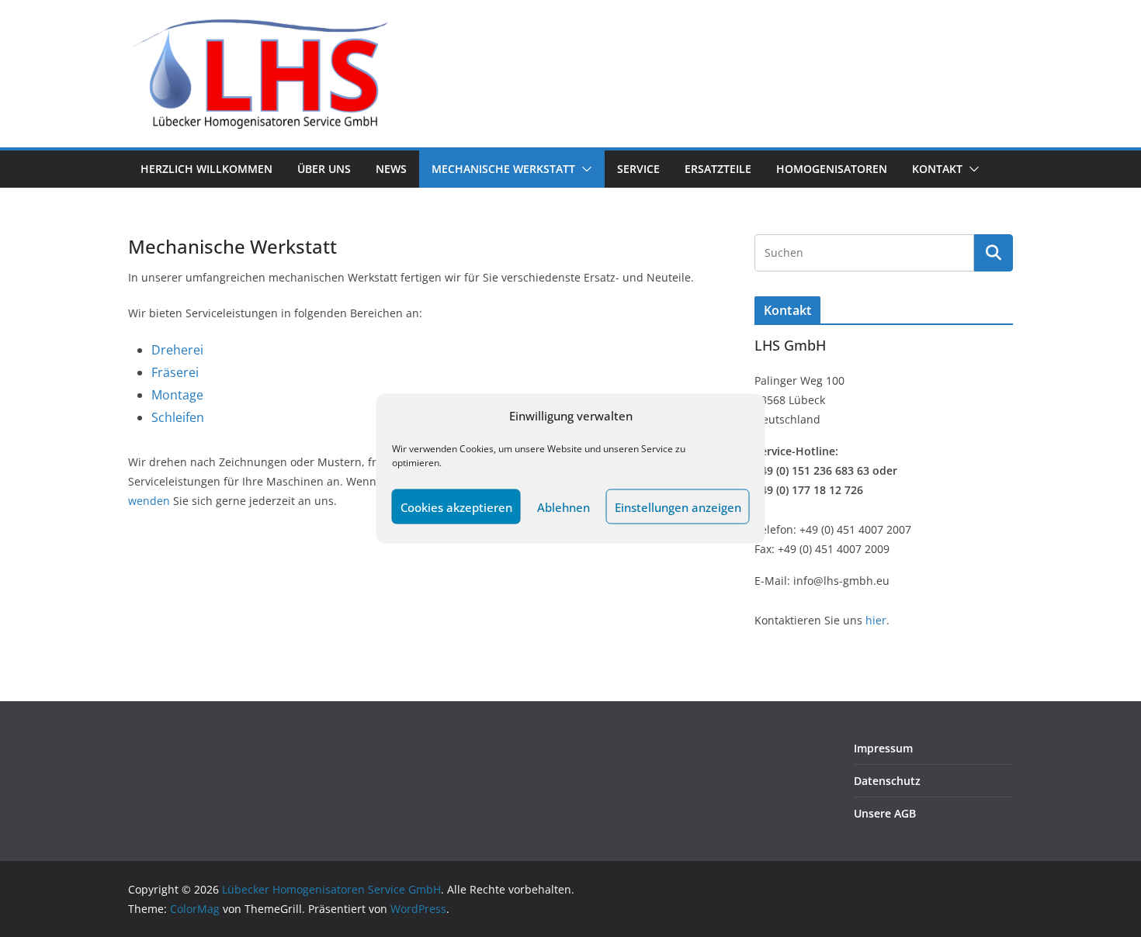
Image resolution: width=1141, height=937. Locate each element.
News (391, 168)
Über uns (324, 168)
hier (875, 620)
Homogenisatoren (831, 168)
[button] (583, 169)
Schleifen (177, 417)
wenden (150, 500)
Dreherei (177, 349)
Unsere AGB (885, 813)
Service (638, 168)
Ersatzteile (718, 168)
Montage (177, 394)
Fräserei (175, 372)
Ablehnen (563, 506)
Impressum (883, 748)
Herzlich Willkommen (206, 168)
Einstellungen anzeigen (678, 506)
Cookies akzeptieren (456, 506)
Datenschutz (887, 780)
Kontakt (937, 168)
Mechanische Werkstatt (503, 168)
